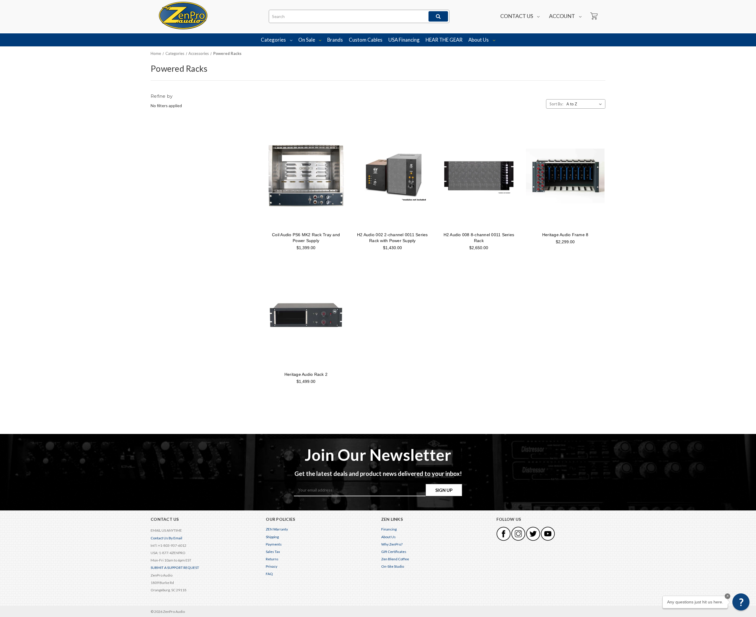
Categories (274, 40)
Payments (274, 544)
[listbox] (585, 103)
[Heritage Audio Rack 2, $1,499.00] (306, 315)
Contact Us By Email (166, 538)
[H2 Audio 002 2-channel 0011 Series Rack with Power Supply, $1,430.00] (392, 175)
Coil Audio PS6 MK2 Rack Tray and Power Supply (306, 237)
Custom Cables (365, 40)
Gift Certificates (393, 551)
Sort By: (556, 104)
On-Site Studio (392, 566)
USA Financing (404, 40)
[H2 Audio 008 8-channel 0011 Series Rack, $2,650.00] (479, 175)
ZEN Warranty (277, 529)
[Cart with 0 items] (593, 16)
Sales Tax (273, 551)
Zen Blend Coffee (395, 559)
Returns (272, 559)
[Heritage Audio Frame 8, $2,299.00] (565, 175)
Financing (389, 529)
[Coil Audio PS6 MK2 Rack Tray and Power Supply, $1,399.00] (306, 175)
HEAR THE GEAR (444, 40)
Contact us (517, 16)
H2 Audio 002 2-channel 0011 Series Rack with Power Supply (392, 237)
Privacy (271, 566)
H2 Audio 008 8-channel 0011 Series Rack (479, 237)
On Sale (307, 40)
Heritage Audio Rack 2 (306, 374)
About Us (479, 40)
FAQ (269, 574)
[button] (741, 602)
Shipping (272, 537)
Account (562, 16)
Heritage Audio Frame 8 (565, 234)
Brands (335, 40)
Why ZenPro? (392, 544)
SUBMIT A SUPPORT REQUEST (175, 567)
